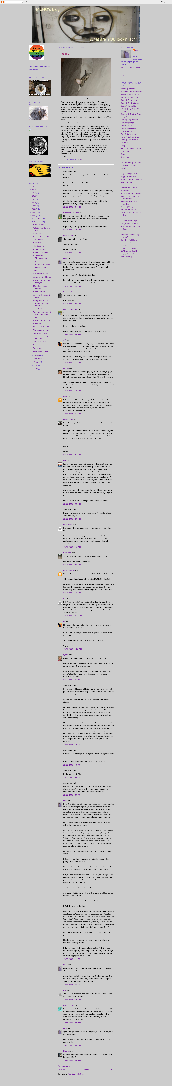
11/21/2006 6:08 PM (72, 504)
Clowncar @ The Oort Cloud (131, 114)
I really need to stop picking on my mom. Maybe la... (41, 303)
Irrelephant (124, 168)
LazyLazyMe (68, 236)
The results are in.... (40, 342)
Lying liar (36, 345)
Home (86, 1069)
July (36, 365)
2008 (34, 209)
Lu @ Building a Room (129, 174)
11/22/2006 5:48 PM (72, 1022)
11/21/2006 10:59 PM (72, 649)
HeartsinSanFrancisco (129, 160)
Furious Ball (125, 143)
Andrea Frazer (68, 1005)
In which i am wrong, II (41, 320)
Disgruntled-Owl (69, 570)
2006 (34, 216)
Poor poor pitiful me (40, 252)
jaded (65, 396)
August (37, 362)
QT (64, 340)
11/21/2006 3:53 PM (72, 286)
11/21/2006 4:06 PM (72, 334)
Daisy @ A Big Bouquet (129, 120)
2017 (34, 186)
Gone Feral (125, 151)
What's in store (38, 225)
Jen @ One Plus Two (128, 171)
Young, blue (37, 270)
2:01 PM (79, 160)
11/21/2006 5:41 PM (72, 414)
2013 (34, 193)
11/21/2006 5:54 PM (72, 455)
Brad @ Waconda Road (129, 97)
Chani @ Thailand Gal (129, 106)
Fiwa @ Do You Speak (129, 134)
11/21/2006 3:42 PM (72, 253)
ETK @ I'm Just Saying (129, 131)
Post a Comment (64, 1066)
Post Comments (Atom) (76, 1074)
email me (124, 75)
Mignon (66, 368)
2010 (34, 203)
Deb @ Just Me (126, 126)
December (38, 218)
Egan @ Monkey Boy (128, 128)
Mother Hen (125, 190)
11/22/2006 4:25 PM (72, 1000)
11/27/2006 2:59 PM (72, 1060)
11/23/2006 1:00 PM (72, 1045)
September (38, 359)
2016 (34, 189)
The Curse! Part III (40, 246)
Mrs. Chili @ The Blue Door (131, 193)
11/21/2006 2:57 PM (72, 207)
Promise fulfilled (39, 292)
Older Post (110, 1069)
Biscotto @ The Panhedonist (131, 92)
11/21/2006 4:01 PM (72, 304)
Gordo (123, 154)
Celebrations (37, 243)
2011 (34, 199)
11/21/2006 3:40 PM (72, 230)
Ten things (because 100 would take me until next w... (42, 314)
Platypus (66, 1051)
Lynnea (66, 655)
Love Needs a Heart (40, 351)
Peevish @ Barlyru (127, 207)
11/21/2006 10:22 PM (72, 616)
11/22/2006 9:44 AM (72, 985)
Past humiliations (39, 249)
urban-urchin (67, 525)
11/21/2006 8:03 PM (72, 565)
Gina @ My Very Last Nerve (131, 148)
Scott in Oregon (126, 232)
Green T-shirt (125, 157)
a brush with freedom (41, 274)
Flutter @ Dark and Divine (130, 137)
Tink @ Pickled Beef (128, 248)
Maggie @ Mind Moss (129, 177)
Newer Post (62, 1069)
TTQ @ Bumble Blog (128, 254)
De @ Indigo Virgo (127, 123)
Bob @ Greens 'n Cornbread (131, 94)
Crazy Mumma (126, 117)
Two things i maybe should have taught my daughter (41, 335)
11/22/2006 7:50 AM (72, 795)
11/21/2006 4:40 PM (72, 391)
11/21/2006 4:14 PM (72, 363)
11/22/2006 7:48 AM (72, 765)
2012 (34, 196)
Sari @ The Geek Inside (129, 224)
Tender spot (37, 348)
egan (65, 598)
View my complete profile (132, 68)
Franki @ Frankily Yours (129, 140)
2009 (34, 206)
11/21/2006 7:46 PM (72, 547)
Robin (123, 218)
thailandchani (68, 419)
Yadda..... (36, 261)
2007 (34, 212)
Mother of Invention (70, 309)
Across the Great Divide (42, 277)
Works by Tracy (126, 257)
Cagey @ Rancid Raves (129, 100)
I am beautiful (38, 324)
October (37, 355)
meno (65, 258)
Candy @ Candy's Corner (130, 103)
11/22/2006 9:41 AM (72, 959)
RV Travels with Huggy (129, 221)
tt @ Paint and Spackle (129, 251)
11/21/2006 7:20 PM (72, 519)
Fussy (123, 146)
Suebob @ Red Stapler (129, 240)
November (38, 222)
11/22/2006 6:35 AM (72, 745)
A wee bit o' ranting (40, 309)
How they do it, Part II (41, 327)
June (36, 369)
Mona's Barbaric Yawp (129, 188)
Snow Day (37, 234)
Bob (64, 460)
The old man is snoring (41, 330)
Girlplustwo (67, 553)
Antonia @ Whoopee (128, 89)
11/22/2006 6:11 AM (72, 680)
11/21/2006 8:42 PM (72, 593)
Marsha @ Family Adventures (131, 179)
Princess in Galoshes (71, 213)
